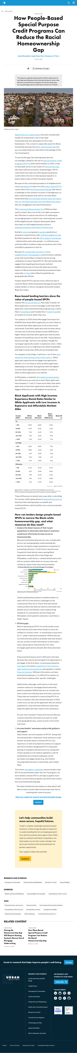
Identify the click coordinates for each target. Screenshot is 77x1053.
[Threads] (64, 994)
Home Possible (53, 312)
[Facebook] (55, 999)
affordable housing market (48, 377)
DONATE (38, 802)
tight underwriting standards (29, 669)
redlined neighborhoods (50, 235)
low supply (21, 666)
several (26, 232)
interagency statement (33, 769)
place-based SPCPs (53, 186)
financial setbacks (24, 672)
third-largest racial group (50, 238)
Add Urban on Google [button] (42, 68)
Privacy (4, 1045)
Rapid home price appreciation (28, 135)
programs (42, 232)
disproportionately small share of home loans (34, 227)
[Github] (69, 999)
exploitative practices (53, 499)
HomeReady (25, 312)
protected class (52, 166)
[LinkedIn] (55, 994)
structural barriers (33, 302)
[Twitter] (64, 999)
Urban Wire (38, 14)
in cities (27, 273)
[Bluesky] (60, 994)
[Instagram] (69, 994)
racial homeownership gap (40, 189)
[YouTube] (60, 999)
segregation (25, 186)
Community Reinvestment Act (31, 209)
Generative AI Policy (29, 1045)
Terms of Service (15, 1045)
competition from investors (47, 666)
